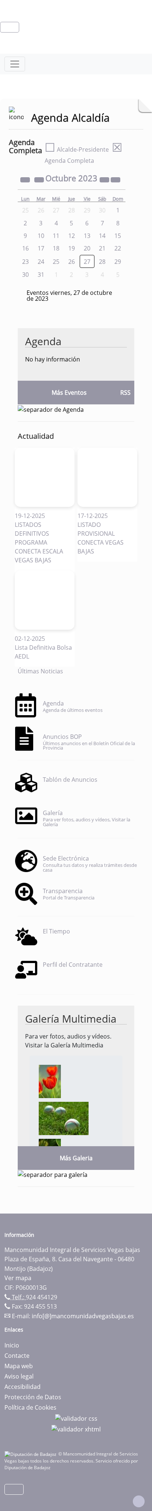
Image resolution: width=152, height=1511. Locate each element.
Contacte (17, 1356)
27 (87, 262)
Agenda (43, 341)
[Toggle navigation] (14, 64)
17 (41, 248)
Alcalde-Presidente (77, 149)
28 (102, 262)
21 (102, 248)
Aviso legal (19, 1376)
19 (71, 248)
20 (87, 248)
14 (102, 236)
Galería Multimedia (71, 1019)
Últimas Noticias (40, 671)
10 (41, 236)
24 (41, 262)
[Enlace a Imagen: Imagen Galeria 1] (50, 1081)
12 (71, 236)
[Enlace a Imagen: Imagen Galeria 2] (63, 1118)
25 (56, 262)
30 (25, 274)
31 (41, 274)
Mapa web (18, 1366)
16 (25, 248)
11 (56, 236)
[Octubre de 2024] (105, 179)
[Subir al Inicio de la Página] (139, 1501)
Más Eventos (69, 392)
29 (117, 262)
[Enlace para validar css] (76, 1418)
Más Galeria (76, 1158)
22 (117, 248)
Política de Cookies (30, 1407)
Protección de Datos (32, 1397)
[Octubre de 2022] (25, 179)
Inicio (11, 1345)
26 (71, 262)
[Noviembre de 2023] (115, 179)
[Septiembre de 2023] (39, 179)
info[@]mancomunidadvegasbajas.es (83, 1316)
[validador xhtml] (76, 1429)
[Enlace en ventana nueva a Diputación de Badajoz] (31, 1454)
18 (56, 248)
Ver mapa (17, 1278)
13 (87, 236)
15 (117, 236)
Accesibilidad (22, 1387)
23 (25, 262)
